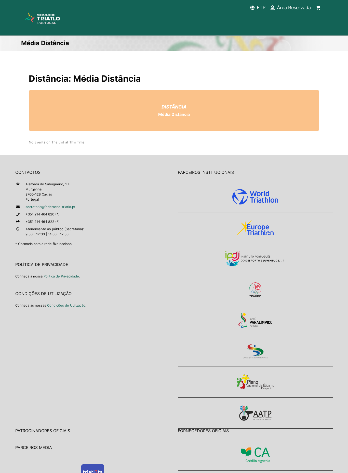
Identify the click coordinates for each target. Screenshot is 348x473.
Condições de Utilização (66, 305)
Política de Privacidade (61, 276)
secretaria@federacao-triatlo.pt (50, 207)
